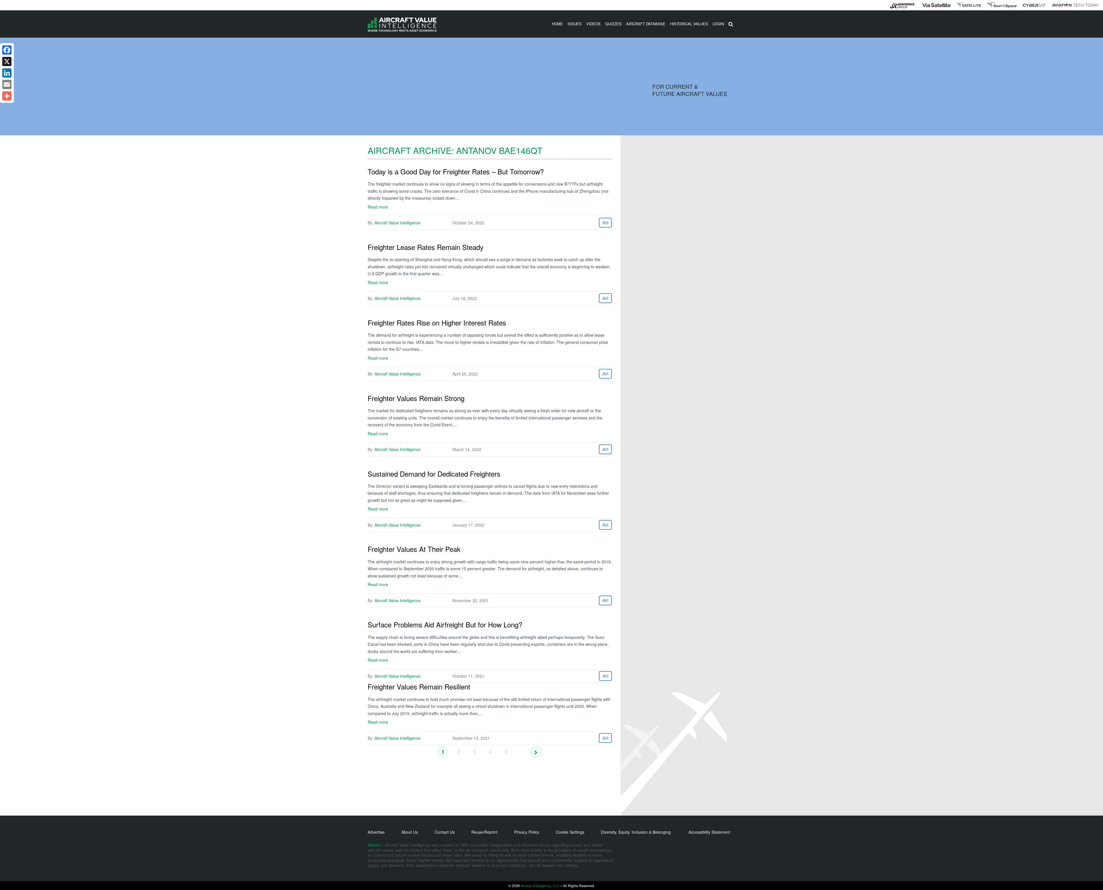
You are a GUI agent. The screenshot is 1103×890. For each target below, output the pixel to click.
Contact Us (445, 832)
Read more (378, 207)
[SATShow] (969, 5)
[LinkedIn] (7, 73)
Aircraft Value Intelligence (398, 223)
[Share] (7, 96)
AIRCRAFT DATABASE (646, 23)
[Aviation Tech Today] (1075, 5)
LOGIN (718, 23)
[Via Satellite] (936, 5)
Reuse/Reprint (484, 832)
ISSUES (575, 23)
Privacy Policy (526, 832)
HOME (557, 23)
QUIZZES (613, 23)
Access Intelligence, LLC (540, 885)
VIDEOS (593, 23)
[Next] (536, 751)
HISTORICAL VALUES (689, 23)
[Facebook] (7, 50)
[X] (7, 61)
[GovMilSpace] (1002, 5)
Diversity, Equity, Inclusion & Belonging (636, 832)
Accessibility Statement (709, 832)
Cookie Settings (570, 832)
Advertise (376, 832)
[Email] (7, 84)
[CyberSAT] (1034, 5)
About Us (409, 832)
